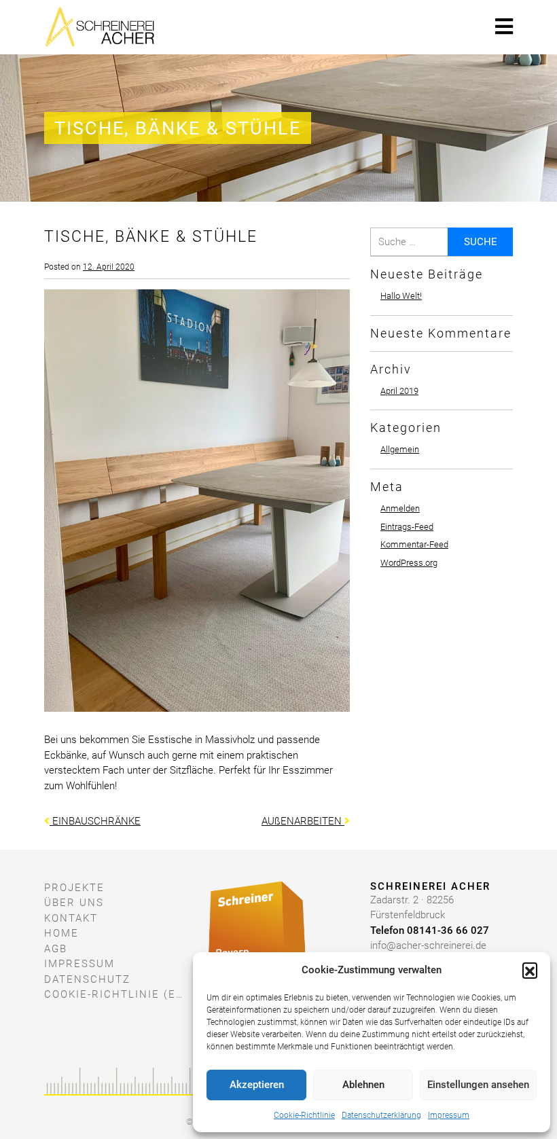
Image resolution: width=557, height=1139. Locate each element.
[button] (530, 970)
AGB (55, 949)
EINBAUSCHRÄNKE (95, 821)
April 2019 (399, 391)
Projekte (74, 888)
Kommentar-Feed (414, 544)
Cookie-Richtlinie (304, 1115)
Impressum (448, 1115)
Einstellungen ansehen (478, 1085)
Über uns (74, 903)
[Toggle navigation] (504, 26)
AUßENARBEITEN (303, 821)
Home (61, 933)
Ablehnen (363, 1085)
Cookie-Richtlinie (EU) (115, 994)
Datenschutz (87, 979)
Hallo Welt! (401, 296)
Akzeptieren (257, 1085)
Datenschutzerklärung (381, 1115)
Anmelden (400, 508)
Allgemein (399, 449)
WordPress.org (408, 563)
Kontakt (71, 918)
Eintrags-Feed (406, 527)
